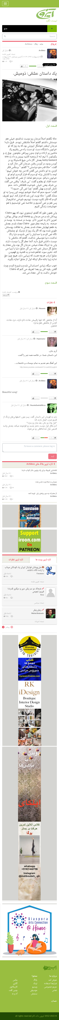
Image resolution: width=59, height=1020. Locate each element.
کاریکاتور (13, 987)
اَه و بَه (14, 994)
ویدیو (34, 987)
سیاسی (36, 603)
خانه (41, 44)
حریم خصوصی (50, 987)
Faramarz (40, 573)
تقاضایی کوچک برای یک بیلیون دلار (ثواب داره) (39, 470)
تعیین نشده (6, 54)
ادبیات (37, 621)
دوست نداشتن (43, 66)
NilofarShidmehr (37, 613)
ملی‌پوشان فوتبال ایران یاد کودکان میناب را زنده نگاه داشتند (24, 569)
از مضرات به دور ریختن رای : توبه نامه (42, 493)
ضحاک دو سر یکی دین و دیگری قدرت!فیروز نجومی (26, 590)
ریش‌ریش (37, 610)
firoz (42, 594)
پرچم (5, 295)
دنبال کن (5, 50)
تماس (54, 990)
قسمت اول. (51, 126)
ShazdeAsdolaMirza (37, 405)
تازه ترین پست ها (43, 560)
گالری (15, 983)
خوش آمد (52, 980)
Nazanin (42, 308)
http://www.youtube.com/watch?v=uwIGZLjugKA (38, 367)
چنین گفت (13, 990)
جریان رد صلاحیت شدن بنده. (46, 482)
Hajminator (41, 339)
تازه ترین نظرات (16, 560)
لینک (35, 983)
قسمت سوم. (51, 282)
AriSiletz (42, 50)
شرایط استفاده (50, 983)
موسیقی (33, 990)
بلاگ (36, 44)
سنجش (34, 994)
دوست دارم (21, 66)
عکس (15, 980)
